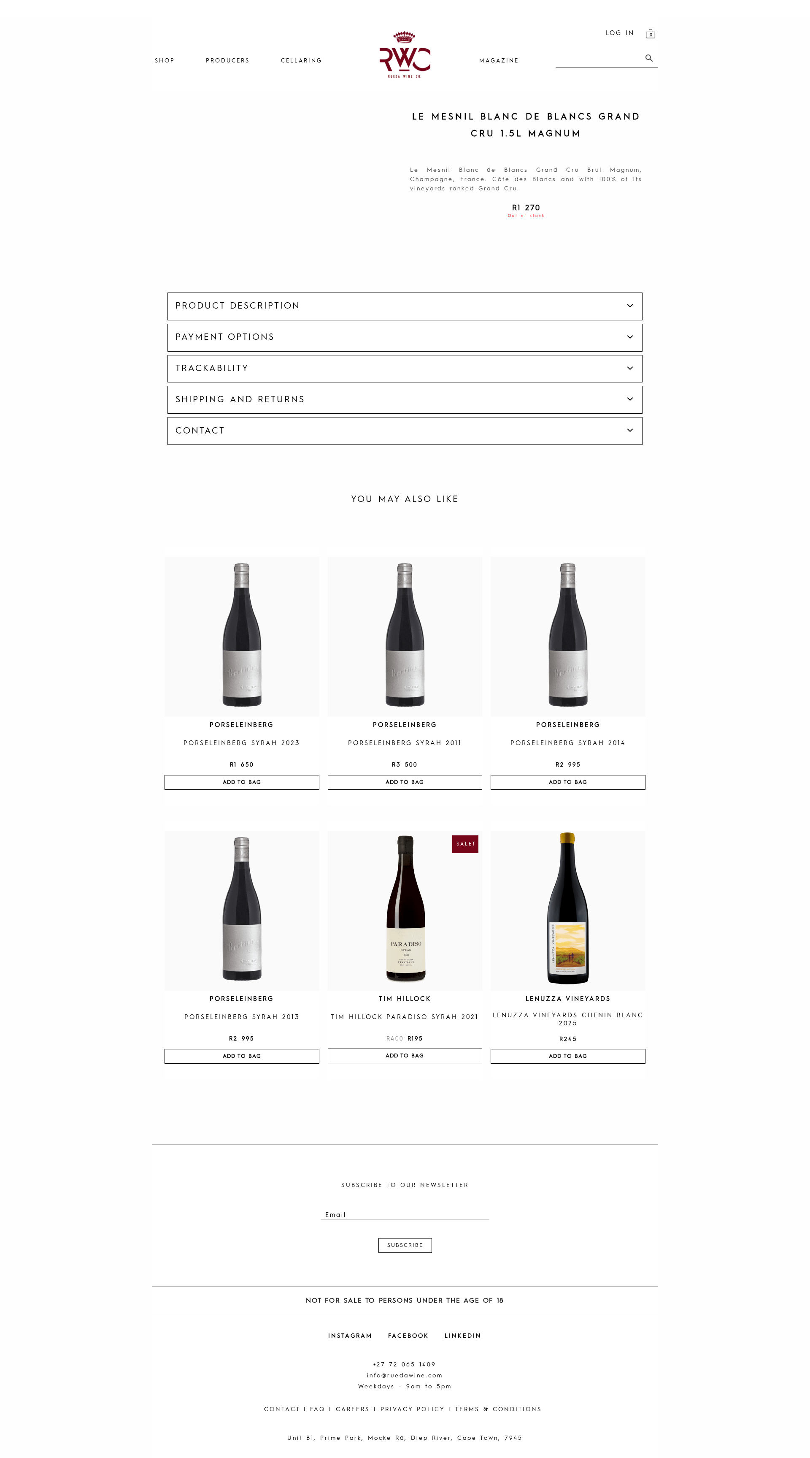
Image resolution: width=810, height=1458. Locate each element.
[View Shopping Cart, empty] (650, 33)
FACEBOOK (408, 1336)
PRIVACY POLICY (413, 1409)
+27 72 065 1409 (404, 1365)
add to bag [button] (242, 782)
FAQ (317, 1409)
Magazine (499, 61)
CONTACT (282, 1409)
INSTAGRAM (350, 1336)
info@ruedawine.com (405, 1376)
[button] (405, 306)
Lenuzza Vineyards (568, 999)
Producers (228, 61)
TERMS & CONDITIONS (498, 1409)
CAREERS (353, 1409)
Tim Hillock (405, 999)
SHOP (165, 61)
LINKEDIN (463, 1336)
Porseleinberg (242, 725)
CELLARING (301, 61)
